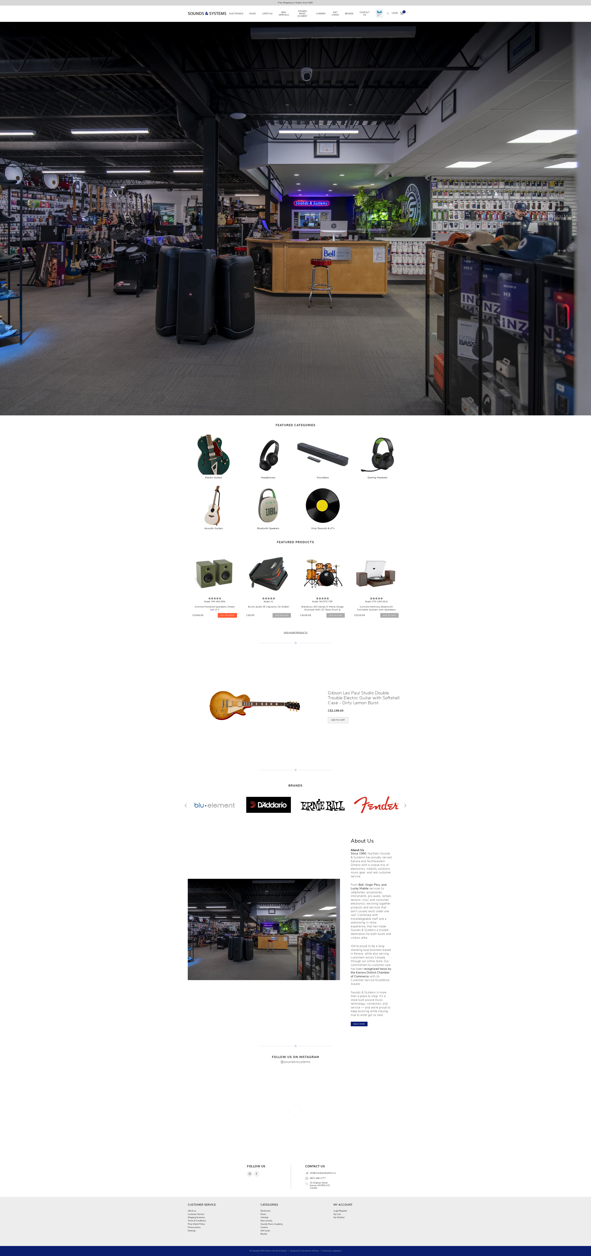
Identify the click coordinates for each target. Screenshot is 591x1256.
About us (192, 1211)
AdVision (315, 1251)
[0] (401, 14)
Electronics (236, 13)
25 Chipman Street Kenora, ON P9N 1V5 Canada (320, 1185)
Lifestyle (267, 13)
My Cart (337, 1214)
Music (253, 13)
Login (395, 13)
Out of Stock (227, 615)
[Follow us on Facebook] (256, 1174)
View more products (296, 632)
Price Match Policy (196, 1224)
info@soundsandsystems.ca (323, 1173)
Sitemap (192, 1230)
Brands (349, 13)
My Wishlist (339, 1217)
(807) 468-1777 (318, 1178)
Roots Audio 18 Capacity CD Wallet (268, 606)
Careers (321, 13)
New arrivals (284, 13)
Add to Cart (281, 615)
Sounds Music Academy (302, 14)
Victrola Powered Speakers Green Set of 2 (215, 608)
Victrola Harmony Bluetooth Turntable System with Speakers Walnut (376, 609)
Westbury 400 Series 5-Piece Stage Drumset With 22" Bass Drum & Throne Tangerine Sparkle (322, 609)
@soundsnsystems (295, 1061)
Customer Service (196, 1214)
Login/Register (340, 1211)
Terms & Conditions (197, 1220)
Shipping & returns (196, 1217)
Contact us (365, 13)
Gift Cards (335, 13)
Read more (359, 1024)
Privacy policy (194, 1227)
